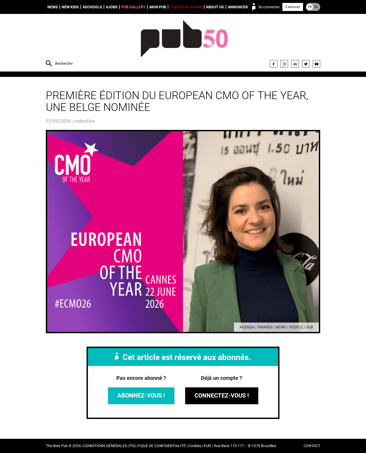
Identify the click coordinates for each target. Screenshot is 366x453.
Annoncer (238, 7)
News (52, 7)
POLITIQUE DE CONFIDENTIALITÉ (157, 446)
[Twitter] (305, 64)
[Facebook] (273, 64)
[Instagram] (284, 64)
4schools (92, 7)
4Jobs (112, 7)
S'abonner (292, 7)
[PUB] (184, 43)
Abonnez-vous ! (141, 395)
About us (215, 7)
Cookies (194, 446)
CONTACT (312, 446)
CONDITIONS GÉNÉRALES (105, 446)
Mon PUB (158, 7)
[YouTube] (316, 64)
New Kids (70, 7)
